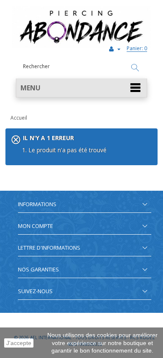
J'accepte (18, 343)
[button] (81, 88)
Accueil (18, 117)
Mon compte (35, 226)
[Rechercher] (135, 68)
